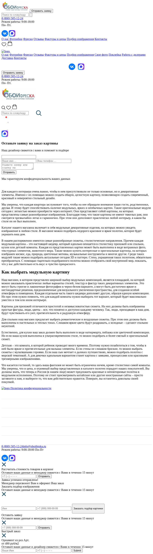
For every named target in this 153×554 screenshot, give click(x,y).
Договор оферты (12, 440)
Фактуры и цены (55, 39)
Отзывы (39, 39)
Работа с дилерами (134, 54)
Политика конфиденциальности (30, 388)
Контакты (101, 39)
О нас (5, 39)
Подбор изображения (80, 39)
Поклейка (115, 54)
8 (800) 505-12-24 (12, 18)
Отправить (9, 172)
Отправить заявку (41, 10)
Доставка (7, 58)
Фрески (28, 39)
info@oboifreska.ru (34, 446)
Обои (4, 412)
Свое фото (101, 54)
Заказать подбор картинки (88, 508)
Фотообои (16, 39)
